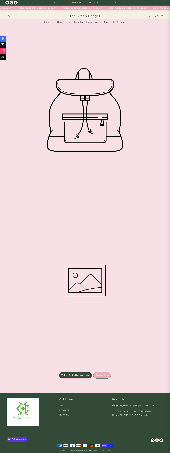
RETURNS (64, 415)
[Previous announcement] (55, 2)
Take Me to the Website (75, 375)
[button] (9, 16)
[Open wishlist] (156, 16)
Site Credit (105, 451)
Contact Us (102, 375)
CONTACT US (66, 410)
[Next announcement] (115, 2)
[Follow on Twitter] (3, 45)
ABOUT (63, 405)
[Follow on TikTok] (3, 57)
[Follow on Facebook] (3, 39)
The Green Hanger (74, 451)
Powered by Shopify (90, 451)
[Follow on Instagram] (3, 51)
